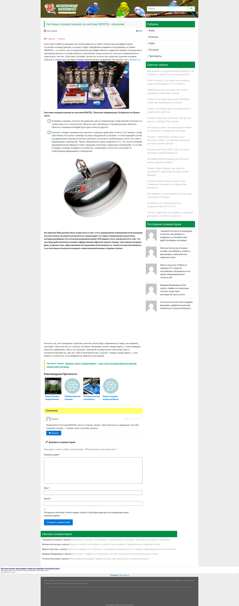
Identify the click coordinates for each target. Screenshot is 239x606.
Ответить (55, 433)
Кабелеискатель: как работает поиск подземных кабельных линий (167, 91)
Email (47, 498)
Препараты (155, 56)
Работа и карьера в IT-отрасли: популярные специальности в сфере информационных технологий (175, 271)
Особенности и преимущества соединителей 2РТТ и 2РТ (164, 205)
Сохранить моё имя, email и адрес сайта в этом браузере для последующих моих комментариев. (86, 514)
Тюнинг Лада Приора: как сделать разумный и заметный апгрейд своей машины (167, 171)
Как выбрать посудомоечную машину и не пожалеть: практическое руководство (170, 73)
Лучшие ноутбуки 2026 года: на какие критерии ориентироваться (168, 151)
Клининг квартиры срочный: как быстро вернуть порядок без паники (169, 120)
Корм (152, 43)
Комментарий (52, 454)
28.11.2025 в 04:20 (133, 419)
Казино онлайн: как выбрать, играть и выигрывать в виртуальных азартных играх (115, 544)
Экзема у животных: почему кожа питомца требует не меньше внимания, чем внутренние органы (168, 140)
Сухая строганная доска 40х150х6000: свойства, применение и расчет (168, 101)
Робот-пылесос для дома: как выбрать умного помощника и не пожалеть (168, 82)
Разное (61, 38)
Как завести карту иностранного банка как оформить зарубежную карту (25, 570)
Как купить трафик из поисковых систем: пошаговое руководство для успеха (115, 553)
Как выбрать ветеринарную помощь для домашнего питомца (169, 195)
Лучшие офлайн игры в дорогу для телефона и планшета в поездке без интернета (167, 184)
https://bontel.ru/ (132, 59)
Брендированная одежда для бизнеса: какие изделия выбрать (168, 160)
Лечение (154, 49)
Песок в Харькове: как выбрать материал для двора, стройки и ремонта (170, 214)
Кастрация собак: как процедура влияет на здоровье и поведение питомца (169, 129)
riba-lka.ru (124, 575)
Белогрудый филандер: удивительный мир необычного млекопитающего (176, 305)
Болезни (153, 37)
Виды (152, 30)
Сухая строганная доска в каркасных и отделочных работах (169, 110)
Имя (47, 488)
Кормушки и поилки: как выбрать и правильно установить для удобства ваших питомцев (120, 539)
